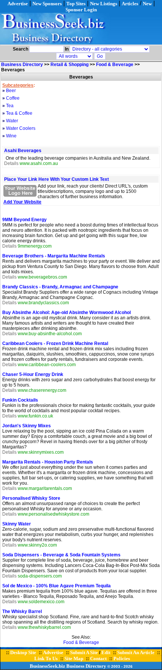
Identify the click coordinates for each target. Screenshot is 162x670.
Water (12, 120)
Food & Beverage (114, 64)
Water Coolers (20, 128)
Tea (10, 105)
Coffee (13, 98)
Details (11, 163)
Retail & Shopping (69, 64)
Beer (11, 90)
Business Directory (22, 64)
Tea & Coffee (19, 113)
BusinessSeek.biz (47, 666)
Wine (11, 136)
